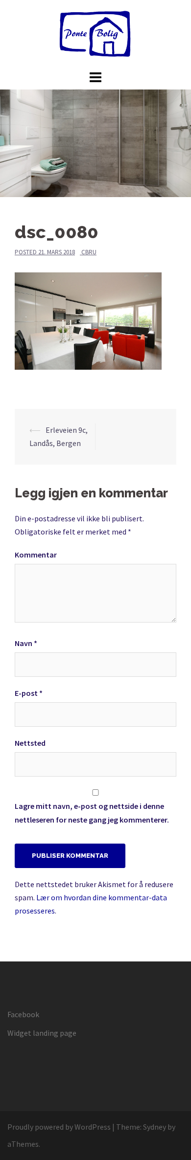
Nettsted (30, 743)
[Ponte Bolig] (95, 33)
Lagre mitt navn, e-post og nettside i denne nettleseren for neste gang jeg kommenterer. (92, 812)
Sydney (154, 1127)
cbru (88, 252)
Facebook (23, 1014)
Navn (26, 643)
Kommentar (36, 554)
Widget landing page (41, 1033)
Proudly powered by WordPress (59, 1127)
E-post (29, 693)
